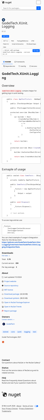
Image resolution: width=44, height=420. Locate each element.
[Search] (38, 8)
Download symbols (11, 298)
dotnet (5, 332)
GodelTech (10, 324)
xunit (19, 332)
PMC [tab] (12, 41)
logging (27, 332)
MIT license (8, 290)
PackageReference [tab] (22, 41)
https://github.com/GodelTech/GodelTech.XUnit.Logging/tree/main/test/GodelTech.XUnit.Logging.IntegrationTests (21, 244)
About (19, 406)
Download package (11, 294)
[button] (36, 50)
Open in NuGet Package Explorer (17, 302)
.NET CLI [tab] (5, 41)
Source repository (11, 285)
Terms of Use (28, 406)
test (34, 332)
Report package (10, 311)
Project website (10, 281)
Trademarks (6, 411)
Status (5, 367)
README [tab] (8, 62)
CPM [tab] (32, 41)
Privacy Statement (26, 408)
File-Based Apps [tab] (31, 44)
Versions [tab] (34, 66)
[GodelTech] (4, 324)
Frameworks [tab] (20, 62)
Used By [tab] (23, 66)
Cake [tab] (4, 47)
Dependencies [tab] (10, 66)
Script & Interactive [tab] (17, 44)
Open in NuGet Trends (13, 306)
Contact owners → (8, 319)
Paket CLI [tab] (6, 44)
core (13, 332)
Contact (6, 360)
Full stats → (6, 256)
